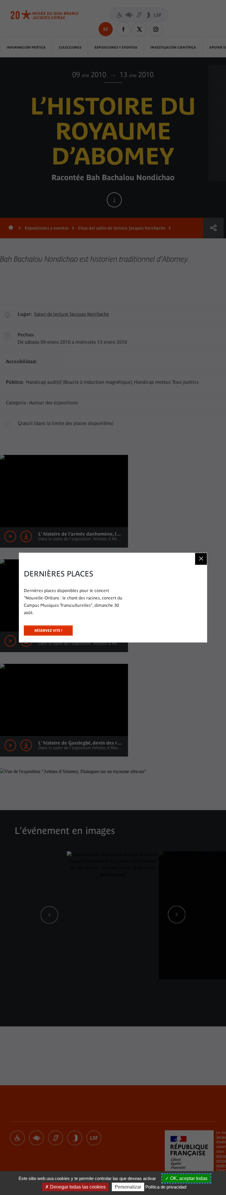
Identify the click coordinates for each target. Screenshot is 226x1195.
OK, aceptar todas (188, 1178)
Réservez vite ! (48, 628)
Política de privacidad (165, 1186)
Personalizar (128, 1186)
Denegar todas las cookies (77, 1186)
